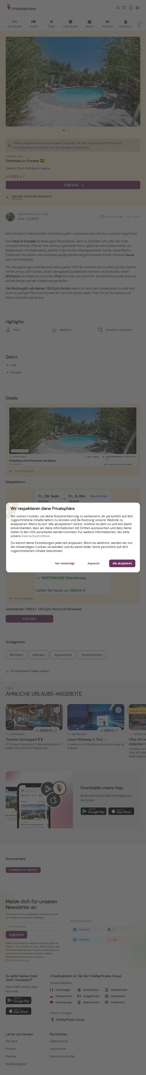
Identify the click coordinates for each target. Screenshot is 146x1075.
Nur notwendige (65, 563)
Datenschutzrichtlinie (35, 536)
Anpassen (94, 563)
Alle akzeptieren (122, 563)
